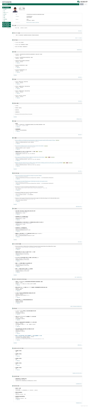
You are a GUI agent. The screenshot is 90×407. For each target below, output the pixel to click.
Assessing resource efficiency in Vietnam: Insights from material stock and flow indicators (30, 157)
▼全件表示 (15, 75)
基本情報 (5, 9)
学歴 (4, 17)
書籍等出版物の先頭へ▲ (79, 206)
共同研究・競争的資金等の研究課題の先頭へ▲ (76, 306)
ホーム (77, 4)
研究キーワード (6, 12)
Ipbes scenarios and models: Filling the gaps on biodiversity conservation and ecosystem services (31, 181)
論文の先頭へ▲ (80, 171)
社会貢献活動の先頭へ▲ (79, 383)
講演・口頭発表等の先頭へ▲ (78, 277)
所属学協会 (5, 19)
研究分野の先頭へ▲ (79, 49)
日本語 (82, 4)
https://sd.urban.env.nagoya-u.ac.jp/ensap (32, 22)
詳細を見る (18, 67)
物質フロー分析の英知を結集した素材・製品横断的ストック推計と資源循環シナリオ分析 (29, 335)
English (85, 4)
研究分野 (5, 14)
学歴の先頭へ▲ (80, 101)
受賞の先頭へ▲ (80, 134)
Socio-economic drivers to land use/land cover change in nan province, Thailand (29, 175)
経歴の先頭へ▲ (80, 77)
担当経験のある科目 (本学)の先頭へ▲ (77, 373)
